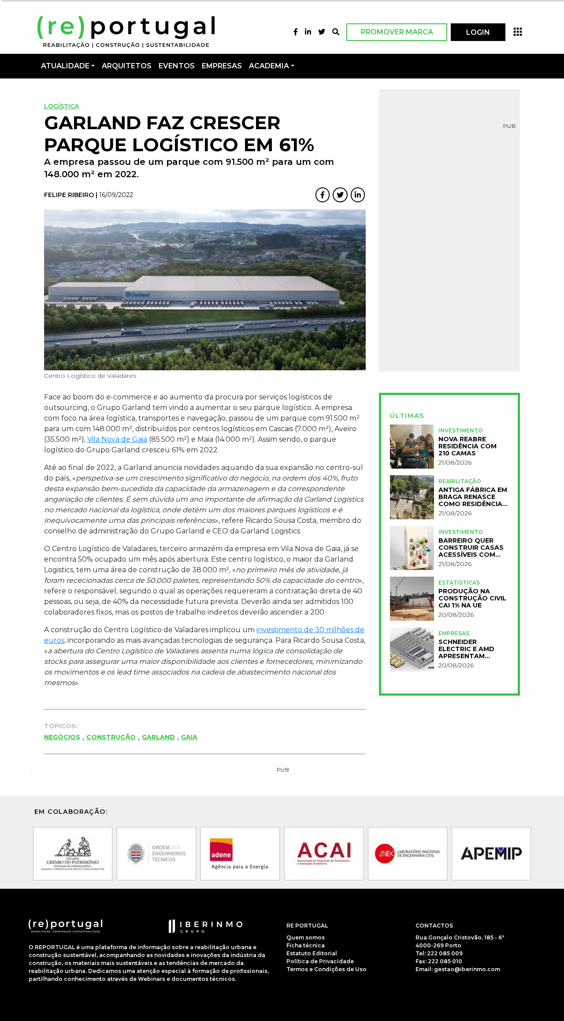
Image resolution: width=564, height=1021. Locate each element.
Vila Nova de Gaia (117, 439)
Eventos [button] (177, 66)
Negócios (62, 737)
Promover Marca (397, 32)
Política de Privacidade (320, 961)
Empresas (222, 66)
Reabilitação (459, 481)
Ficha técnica (305, 945)
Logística (61, 106)
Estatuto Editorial (311, 953)
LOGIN (478, 32)
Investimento (460, 430)
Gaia (189, 737)
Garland (158, 737)
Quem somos (305, 937)
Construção (111, 737)
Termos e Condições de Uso (326, 969)
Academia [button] (269, 66)
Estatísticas (459, 582)
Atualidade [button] (65, 66)
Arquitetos (127, 66)
